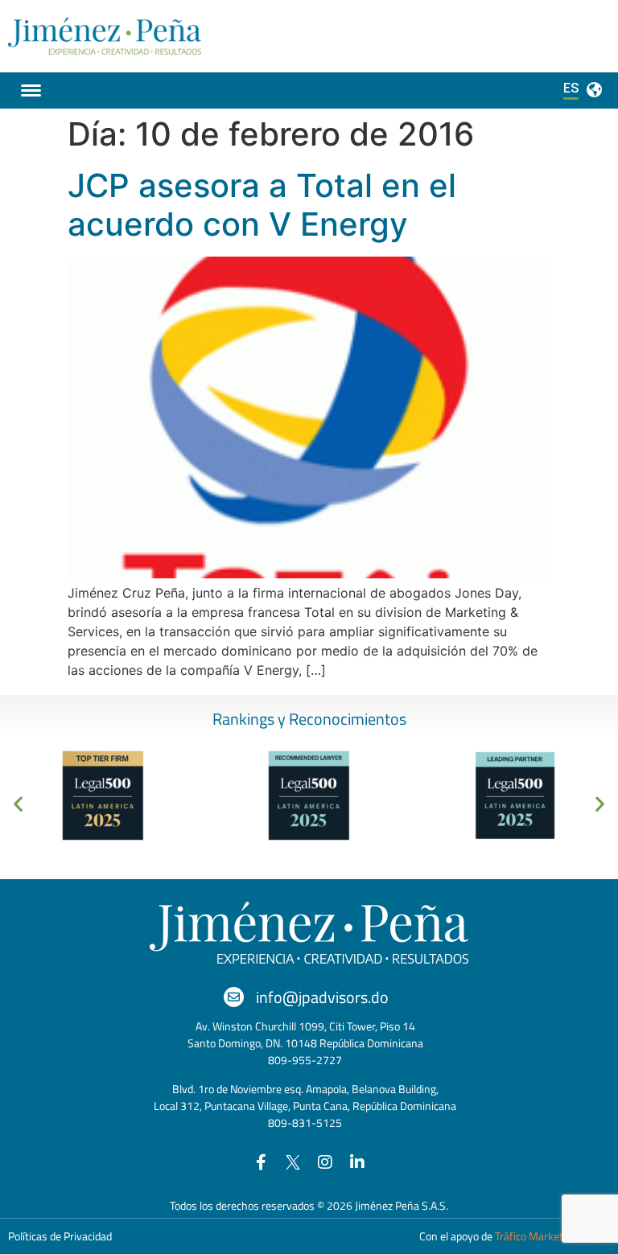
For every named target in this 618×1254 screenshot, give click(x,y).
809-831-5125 (305, 1122)
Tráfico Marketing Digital (552, 1235)
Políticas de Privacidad (60, 1235)
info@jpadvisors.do (322, 997)
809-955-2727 (305, 1059)
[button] (18, 803)
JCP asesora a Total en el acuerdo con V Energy (262, 205)
